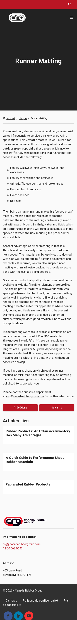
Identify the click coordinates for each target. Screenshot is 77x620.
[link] (38, 435)
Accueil (10, 118)
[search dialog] (70, 4)
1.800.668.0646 (13, 548)
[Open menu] (71, 17)
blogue (23, 118)
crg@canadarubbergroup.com (25, 396)
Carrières (11, 600)
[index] (17, 18)
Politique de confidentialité (40, 600)
